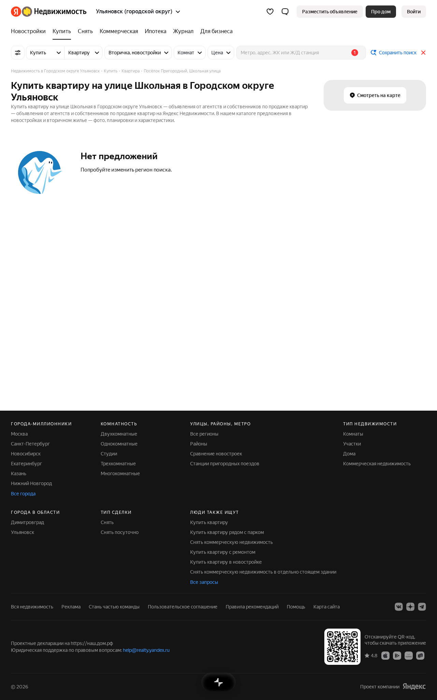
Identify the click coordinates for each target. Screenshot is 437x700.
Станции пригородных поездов (224, 463)
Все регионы (204, 434)
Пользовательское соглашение (182, 606)
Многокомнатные (120, 473)
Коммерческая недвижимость (377, 463)
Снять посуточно (120, 532)
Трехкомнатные (118, 463)
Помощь (296, 606)
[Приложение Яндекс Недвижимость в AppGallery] (409, 655)
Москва (19, 434)
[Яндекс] (414, 686)
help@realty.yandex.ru (146, 650)
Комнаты (353, 434)
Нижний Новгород (31, 483)
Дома (349, 453)
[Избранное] (270, 11)
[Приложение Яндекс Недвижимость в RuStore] (420, 655)
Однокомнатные (119, 444)
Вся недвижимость (32, 606)
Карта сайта (326, 606)
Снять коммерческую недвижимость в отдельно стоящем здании (263, 572)
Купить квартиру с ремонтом (222, 552)
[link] (413, 11)
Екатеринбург (26, 463)
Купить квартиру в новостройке (226, 562)
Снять (107, 522)
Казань (18, 473)
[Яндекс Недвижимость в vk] (399, 607)
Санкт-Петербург (30, 444)
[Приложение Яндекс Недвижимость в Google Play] (397, 655)
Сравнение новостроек (216, 453)
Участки (352, 444)
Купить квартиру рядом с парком (227, 532)
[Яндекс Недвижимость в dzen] (410, 607)
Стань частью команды (114, 606)
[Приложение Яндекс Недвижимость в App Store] (385, 655)
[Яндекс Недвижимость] (48, 11)
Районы (198, 444)
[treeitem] (30, 31)
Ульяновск (22, 532)
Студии (109, 453)
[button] (285, 11)
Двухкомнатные (119, 434)
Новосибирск (26, 453)
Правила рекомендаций (252, 606)
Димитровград (27, 522)
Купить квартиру (209, 522)
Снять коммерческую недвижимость (231, 542)
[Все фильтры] (18, 52)
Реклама (71, 606)
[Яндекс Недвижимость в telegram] (422, 607)
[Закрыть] (423, 52)
